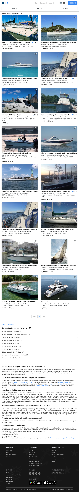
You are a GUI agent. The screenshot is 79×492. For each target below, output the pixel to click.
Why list (31, 454)
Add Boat (72, 3)
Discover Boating (34, 461)
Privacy (50, 489)
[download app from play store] (35, 483)
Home (3, 324)
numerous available (64, 382)
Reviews (31, 459)
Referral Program (34, 465)
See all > (54, 461)
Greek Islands (10, 481)
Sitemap (62, 489)
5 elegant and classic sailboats (22, 382)
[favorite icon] (35, 17)
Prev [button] (34, 316)
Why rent (31, 450)
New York (54, 450)
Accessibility (69, 489)
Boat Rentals (32, 452)
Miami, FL (9, 479)
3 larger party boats (41, 385)
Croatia (53, 457)
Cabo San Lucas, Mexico (13, 475)
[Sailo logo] (9, 489)
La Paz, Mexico (10, 473)
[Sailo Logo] (3, 3)
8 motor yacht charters (54, 384)
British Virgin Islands (57, 454)
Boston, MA (9, 477)
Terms (56, 489)
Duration (42, 3)
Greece (53, 459)
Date (36, 3)
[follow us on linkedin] (39, 473)
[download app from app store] (49, 483)
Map (38, 8)
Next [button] (44, 316)
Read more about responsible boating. (62, 438)
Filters (13, 8)
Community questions (35, 463)
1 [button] (39, 316)
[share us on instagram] (36, 473)
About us (9, 450)
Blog (7, 452)
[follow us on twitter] (30, 473)
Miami (53, 452)
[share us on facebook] (33, 473)
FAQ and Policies (11, 454)
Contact (8, 457)
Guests (49, 3)
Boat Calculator (33, 457)
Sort (66, 8)
